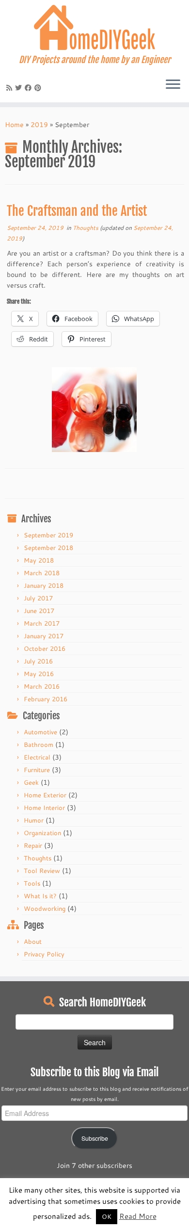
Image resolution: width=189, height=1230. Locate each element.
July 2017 (38, 598)
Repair (33, 845)
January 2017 (43, 635)
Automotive (40, 732)
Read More (138, 1216)
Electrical (37, 757)
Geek (31, 782)
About (33, 941)
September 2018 (48, 547)
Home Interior (44, 807)
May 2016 (39, 673)
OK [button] (106, 1216)
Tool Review (42, 870)
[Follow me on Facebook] (29, 88)
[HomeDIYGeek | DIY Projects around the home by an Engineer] (94, 27)
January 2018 (43, 585)
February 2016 (45, 699)
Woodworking (44, 908)
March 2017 (42, 623)
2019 (39, 124)
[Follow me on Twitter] (20, 88)
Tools (32, 883)
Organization (42, 832)
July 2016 (38, 661)
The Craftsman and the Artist (77, 211)
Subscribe (94, 1138)
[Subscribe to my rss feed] (10, 88)
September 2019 (48, 535)
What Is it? (40, 895)
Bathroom (38, 744)
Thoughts (86, 228)
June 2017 (39, 610)
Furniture (37, 769)
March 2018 (42, 572)
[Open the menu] (173, 85)
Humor (34, 820)
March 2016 (42, 686)
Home (14, 124)
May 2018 (39, 560)
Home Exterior (45, 795)
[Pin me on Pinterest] (39, 88)
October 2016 (44, 648)
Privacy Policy (44, 954)
